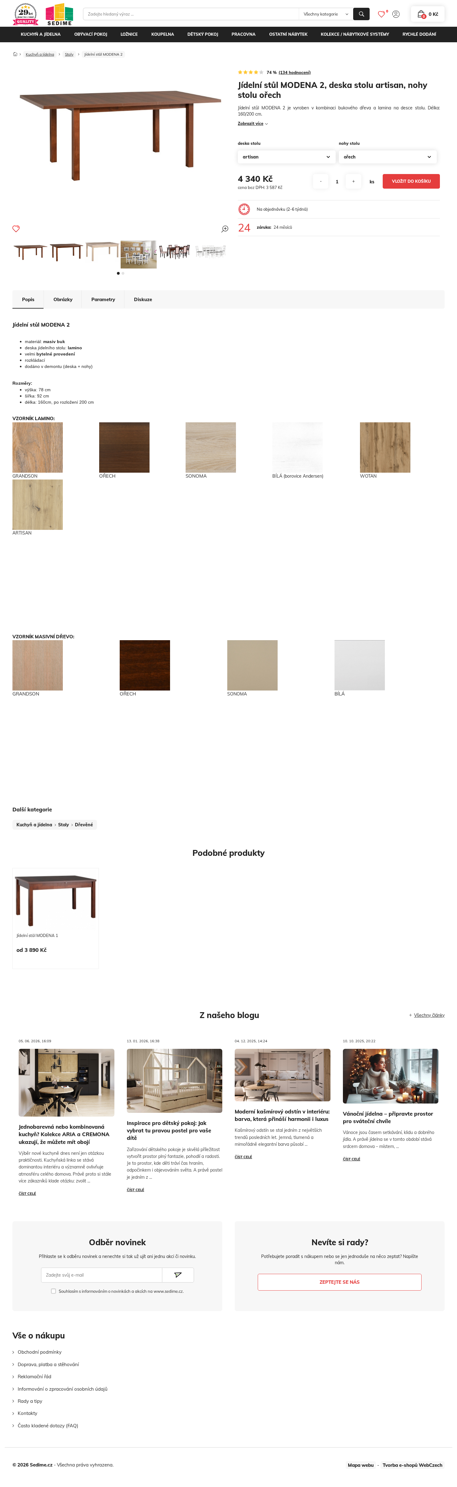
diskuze (143, 299)
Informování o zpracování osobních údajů (63, 1389)
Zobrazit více (250, 123)
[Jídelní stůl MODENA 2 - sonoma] (103, 252)
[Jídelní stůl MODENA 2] (30, 252)
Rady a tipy (30, 1401)
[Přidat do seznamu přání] (16, 228)
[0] (381, 14)
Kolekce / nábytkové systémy (355, 34)
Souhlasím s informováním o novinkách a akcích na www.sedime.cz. (121, 1291)
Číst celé (27, 1193)
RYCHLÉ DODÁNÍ (419, 34)
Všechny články (429, 1015)
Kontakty (27, 1413)
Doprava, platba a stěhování (48, 1364)
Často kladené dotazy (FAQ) (48, 1426)
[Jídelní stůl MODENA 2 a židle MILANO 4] (211, 252)
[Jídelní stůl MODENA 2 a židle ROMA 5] (175, 252)
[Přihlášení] (396, 14)
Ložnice (129, 34)
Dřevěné (84, 825)
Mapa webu (361, 1465)
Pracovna (244, 34)
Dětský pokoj (202, 34)
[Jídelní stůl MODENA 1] (55, 900)
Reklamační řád (34, 1376)
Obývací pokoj (90, 34)
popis (28, 299)
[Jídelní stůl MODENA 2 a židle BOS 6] (139, 254)
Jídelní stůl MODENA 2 (103, 54)
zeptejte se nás (340, 1282)
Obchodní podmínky (40, 1352)
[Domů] (15, 52)
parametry (103, 299)
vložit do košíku (411, 181)
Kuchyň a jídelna (41, 34)
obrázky (62, 299)
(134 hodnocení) (295, 72)
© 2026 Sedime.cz (32, 1465)
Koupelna (162, 34)
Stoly (69, 54)
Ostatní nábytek (288, 34)
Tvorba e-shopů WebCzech (412, 1465)
